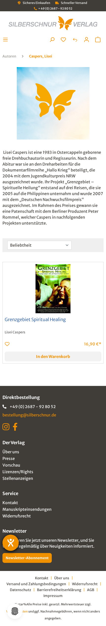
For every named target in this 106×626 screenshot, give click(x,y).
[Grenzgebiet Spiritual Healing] (53, 288)
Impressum (53, 596)
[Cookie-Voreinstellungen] (14, 611)
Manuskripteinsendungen (27, 509)
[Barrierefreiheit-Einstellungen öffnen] (10, 543)
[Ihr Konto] (86, 39)
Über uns (10, 451)
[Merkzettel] (63, 39)
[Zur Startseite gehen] (53, 23)
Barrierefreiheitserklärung (59, 590)
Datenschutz (20, 590)
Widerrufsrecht (16, 515)
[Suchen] (52, 39)
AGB (90, 590)
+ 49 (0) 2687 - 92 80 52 (55, 8)
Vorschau (11, 465)
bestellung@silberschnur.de (29, 415)
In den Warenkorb (53, 356)
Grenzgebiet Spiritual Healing (35, 319)
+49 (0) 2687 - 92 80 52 (33, 406)
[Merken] (7, 343)
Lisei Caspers (15, 332)
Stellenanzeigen (17, 478)
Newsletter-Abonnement (27, 558)
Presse (8, 458)
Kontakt (10, 502)
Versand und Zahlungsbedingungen (36, 584)
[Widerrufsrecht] (75, 39)
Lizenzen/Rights (17, 471)
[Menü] (6, 39)
